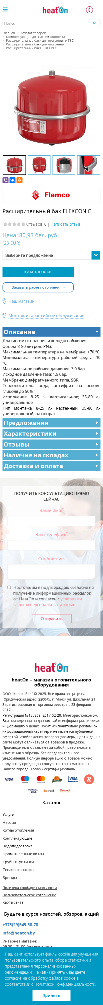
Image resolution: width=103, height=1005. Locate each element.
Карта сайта (13, 902)
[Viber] (5, 180)
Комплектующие (17, 838)
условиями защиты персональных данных (47, 601)
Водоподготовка (17, 845)
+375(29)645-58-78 (20, 924)
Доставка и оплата (33, 466)
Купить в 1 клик (38, 272)
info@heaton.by (18, 933)
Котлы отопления (18, 830)
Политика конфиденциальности (29, 887)
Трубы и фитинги (18, 861)
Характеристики (30, 433)
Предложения (26, 422)
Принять (51, 995)
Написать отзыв (65, 224)
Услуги (8, 814)
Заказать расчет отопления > (38, 287)
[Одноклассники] (19, 180)
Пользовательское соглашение (29, 895)
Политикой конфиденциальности (64, 984)
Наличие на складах (36, 455)
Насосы (9, 822)
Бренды (9, 877)
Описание (19, 332)
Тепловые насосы (18, 869)
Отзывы (17, 444)
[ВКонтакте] (13, 180)
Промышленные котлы (23, 853)
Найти (94, 23)
